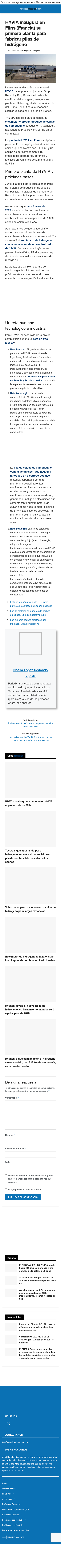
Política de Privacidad (11, 1504)
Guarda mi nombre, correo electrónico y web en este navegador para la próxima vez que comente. (30, 1179)
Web (7, 1162)
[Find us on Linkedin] (29, 1423)
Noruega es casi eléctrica (23, 2)
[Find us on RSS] (19, 1423)
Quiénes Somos (9, 1488)
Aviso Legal (7, 1498)
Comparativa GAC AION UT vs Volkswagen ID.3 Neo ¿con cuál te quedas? (36, 1339)
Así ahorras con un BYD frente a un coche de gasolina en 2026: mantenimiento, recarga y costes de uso (37, 1294)
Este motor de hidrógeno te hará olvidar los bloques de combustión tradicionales (30, 958)
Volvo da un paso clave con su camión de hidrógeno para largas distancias (30, 909)
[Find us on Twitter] (8, 1423)
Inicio (4, 1483)
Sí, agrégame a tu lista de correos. (24, 1189)
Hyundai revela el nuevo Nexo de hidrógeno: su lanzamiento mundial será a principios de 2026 (29, 1009)
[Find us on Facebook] (3, 1423)
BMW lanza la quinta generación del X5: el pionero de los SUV (29, 803)
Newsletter (6, 1493)
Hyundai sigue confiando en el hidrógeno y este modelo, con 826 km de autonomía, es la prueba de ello (30, 1062)
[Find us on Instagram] (14, 1423)
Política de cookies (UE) (12, 1519)
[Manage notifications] (6, 1537)
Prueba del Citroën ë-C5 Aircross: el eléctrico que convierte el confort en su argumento (37, 1327)
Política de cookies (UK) (12, 1525)
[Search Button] (57, 8)
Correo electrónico (15, 1148)
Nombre (10, 1135)
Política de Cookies (10, 1514)
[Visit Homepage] (30, 9)
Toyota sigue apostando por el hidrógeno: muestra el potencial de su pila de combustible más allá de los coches (28, 856)
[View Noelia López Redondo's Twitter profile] (30, 661)
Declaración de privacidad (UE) (15, 1509)
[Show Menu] (3, 8)
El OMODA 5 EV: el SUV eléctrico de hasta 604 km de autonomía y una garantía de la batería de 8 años (37, 1268)
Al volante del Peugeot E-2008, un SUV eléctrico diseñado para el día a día (37, 1280)
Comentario (12, 1097)
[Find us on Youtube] (24, 1423)
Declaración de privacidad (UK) (15, 1530)
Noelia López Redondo (30, 669)
